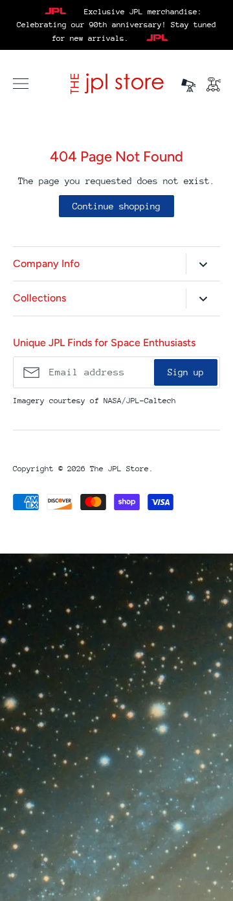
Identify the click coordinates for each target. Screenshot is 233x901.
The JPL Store (119, 468)
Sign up (186, 372)
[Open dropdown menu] (203, 263)
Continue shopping (116, 206)
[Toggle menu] (20, 83)
